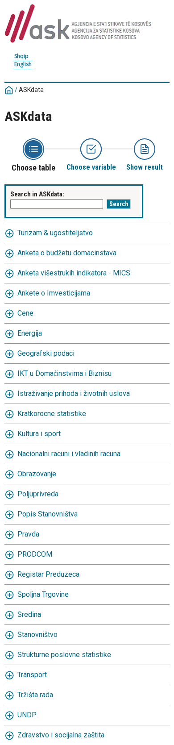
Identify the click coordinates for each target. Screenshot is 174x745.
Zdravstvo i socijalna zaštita (60, 735)
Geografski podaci (46, 353)
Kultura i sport (39, 433)
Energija (29, 333)
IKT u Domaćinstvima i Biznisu (64, 373)
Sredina (29, 614)
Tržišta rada (35, 695)
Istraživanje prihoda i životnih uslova (73, 393)
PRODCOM (34, 554)
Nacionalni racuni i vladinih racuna (68, 453)
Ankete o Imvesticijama (53, 293)
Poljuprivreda (37, 494)
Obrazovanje (36, 474)
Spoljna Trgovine (43, 594)
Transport (32, 674)
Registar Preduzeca (48, 574)
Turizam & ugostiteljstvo (55, 233)
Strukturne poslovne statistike (64, 654)
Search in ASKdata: (37, 194)
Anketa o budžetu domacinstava (66, 253)
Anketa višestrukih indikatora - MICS (73, 273)
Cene (25, 313)
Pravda (28, 534)
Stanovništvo (37, 634)
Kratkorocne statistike (51, 413)
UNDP (27, 715)
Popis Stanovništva (47, 514)
